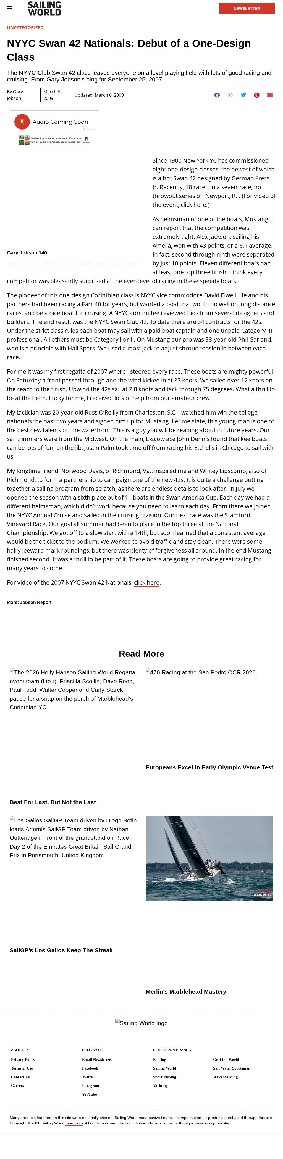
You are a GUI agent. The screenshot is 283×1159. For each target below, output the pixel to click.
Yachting (160, 1086)
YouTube (89, 1094)
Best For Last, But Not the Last (53, 802)
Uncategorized (25, 28)
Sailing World (164, 1068)
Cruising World (226, 1060)
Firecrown (74, 1123)
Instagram (90, 1086)
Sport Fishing (164, 1077)
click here (146, 582)
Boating (159, 1060)
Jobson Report (35, 602)
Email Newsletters (97, 1060)
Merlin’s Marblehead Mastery (186, 991)
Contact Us (20, 1077)
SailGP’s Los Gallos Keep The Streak (61, 950)
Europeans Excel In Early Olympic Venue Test (209, 767)
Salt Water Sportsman (231, 1068)
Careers (17, 1086)
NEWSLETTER (247, 8)
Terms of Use (22, 1068)
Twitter (88, 1077)
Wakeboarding (225, 1077)
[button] (217, 95)
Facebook (90, 1068)
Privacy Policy (23, 1060)
